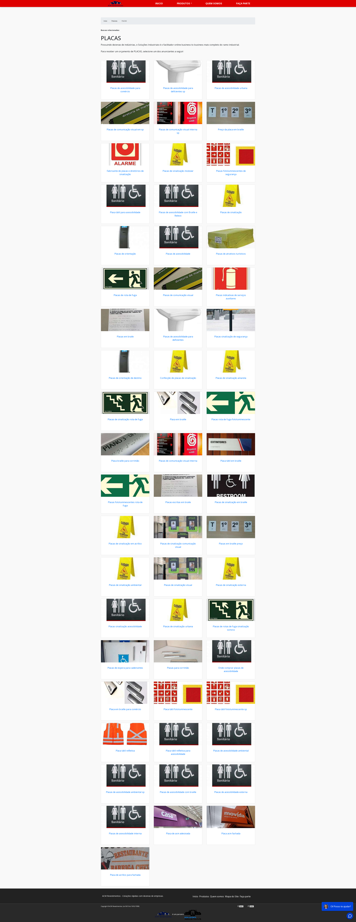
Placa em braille (178, 419)
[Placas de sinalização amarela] (231, 361)
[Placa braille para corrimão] (125, 444)
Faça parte (243, 3)
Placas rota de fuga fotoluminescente (230, 419)
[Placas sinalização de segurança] (231, 320)
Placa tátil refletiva (125, 750)
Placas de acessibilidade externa (230, 792)
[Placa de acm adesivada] (178, 817)
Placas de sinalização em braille (231, 502)
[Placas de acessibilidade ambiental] (231, 734)
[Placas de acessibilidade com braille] (178, 775)
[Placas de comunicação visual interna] (178, 444)
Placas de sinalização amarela (231, 377)
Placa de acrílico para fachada (125, 874)
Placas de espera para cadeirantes (125, 667)
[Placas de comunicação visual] (178, 278)
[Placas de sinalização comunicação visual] (178, 527)
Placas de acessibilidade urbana (231, 88)
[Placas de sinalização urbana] (178, 610)
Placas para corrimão (178, 667)
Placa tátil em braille (230, 460)
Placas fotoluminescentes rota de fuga (125, 504)
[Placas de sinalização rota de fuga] (125, 403)
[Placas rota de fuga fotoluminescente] (231, 403)
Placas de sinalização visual (178, 585)
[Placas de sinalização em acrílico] (125, 527)
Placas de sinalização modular (178, 170)
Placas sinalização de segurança (230, 336)
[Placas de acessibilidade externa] (231, 775)
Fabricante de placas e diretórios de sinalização (125, 172)
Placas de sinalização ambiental (125, 585)
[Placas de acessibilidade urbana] (231, 71)
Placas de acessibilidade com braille (178, 792)
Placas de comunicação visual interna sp (178, 131)
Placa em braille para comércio (125, 709)
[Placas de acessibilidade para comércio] (125, 71)
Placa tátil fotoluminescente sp (231, 709)
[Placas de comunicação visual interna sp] (178, 113)
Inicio (159, 3)
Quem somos (214, 3)
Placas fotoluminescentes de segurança (231, 172)
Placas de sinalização (231, 212)
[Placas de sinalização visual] (178, 568)
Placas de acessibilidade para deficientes (178, 338)
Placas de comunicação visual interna (178, 460)
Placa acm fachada (230, 833)
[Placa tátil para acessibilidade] (125, 196)
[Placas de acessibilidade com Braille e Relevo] (178, 196)
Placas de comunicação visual (178, 295)
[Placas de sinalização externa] (231, 568)
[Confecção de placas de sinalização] (178, 361)
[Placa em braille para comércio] (125, 693)
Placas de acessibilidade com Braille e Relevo (178, 214)
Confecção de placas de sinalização (178, 377)
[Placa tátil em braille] (231, 444)
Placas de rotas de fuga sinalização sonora (231, 628)
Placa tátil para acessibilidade (125, 212)
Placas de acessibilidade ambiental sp (125, 792)
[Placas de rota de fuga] (125, 278)
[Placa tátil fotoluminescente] (178, 693)
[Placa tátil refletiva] (125, 734)
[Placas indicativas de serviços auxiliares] (231, 278)
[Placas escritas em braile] (178, 486)
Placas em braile (125, 336)
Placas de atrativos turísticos (231, 253)
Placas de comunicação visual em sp (125, 129)
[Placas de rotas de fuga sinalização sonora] (231, 610)
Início (195, 896)
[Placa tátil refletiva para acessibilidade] (178, 734)
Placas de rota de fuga (125, 295)
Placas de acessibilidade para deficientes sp (178, 90)
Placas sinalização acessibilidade (125, 626)
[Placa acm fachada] (231, 817)
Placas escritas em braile (178, 502)
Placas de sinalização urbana (178, 626)
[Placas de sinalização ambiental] (125, 568)
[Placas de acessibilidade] (178, 237)
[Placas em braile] (125, 320)
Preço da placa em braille (231, 129)
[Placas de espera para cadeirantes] (125, 651)
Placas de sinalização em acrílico (125, 543)
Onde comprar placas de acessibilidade (230, 669)
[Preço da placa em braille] (231, 113)
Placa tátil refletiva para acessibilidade (178, 752)
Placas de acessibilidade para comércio (125, 90)
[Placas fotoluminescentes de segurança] (231, 154)
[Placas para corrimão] (178, 651)
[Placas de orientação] (125, 237)
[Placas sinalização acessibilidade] (125, 610)
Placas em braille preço (231, 543)
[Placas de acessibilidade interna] (125, 817)
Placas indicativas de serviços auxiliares (231, 297)
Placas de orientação (125, 253)
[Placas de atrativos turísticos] (231, 237)
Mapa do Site (232, 896)
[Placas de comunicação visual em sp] (125, 113)
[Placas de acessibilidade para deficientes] (178, 320)
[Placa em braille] (178, 403)
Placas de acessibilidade (178, 253)
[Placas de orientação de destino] (125, 361)
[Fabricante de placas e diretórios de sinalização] (125, 154)
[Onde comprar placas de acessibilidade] (231, 651)
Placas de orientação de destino (125, 377)
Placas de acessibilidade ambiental (231, 750)
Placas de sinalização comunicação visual (178, 545)
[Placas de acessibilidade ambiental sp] (125, 775)
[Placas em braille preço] (231, 527)
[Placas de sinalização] (231, 196)
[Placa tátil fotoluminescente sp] (231, 693)
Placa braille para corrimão (125, 460)
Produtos (183, 3)
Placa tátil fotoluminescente (178, 709)
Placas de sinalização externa (231, 585)
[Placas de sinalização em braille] (231, 486)
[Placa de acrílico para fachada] (125, 858)
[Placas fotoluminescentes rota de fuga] (125, 486)
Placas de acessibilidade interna (125, 833)
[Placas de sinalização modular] (178, 154)
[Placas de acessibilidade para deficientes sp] (178, 71)
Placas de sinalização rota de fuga (125, 419)
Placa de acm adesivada (178, 833)
